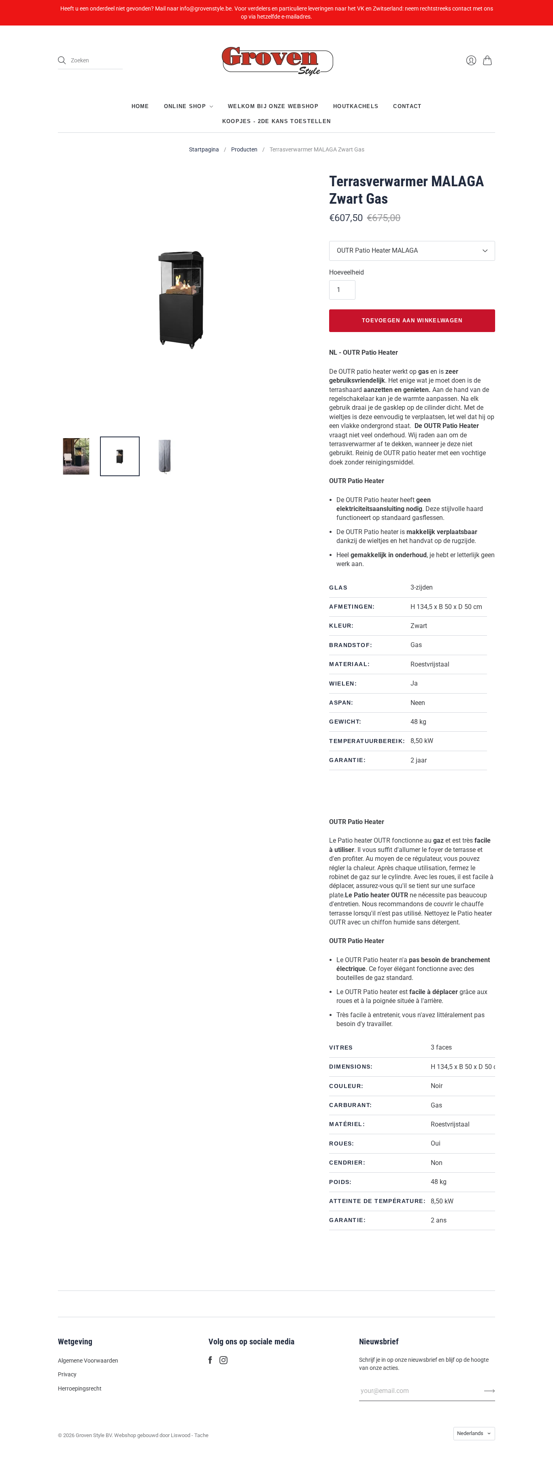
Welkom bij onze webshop (273, 106)
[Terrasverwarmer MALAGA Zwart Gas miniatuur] (76, 456)
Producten (244, 149)
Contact (407, 106)
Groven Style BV (94, 1435)
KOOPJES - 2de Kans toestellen (276, 121)
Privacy (67, 1374)
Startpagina (204, 149)
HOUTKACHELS (356, 106)
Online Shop (185, 106)
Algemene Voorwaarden (88, 1360)
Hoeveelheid (346, 272)
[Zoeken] (62, 60)
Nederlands (470, 1433)
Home (140, 106)
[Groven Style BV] (276, 60)
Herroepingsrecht (80, 1388)
